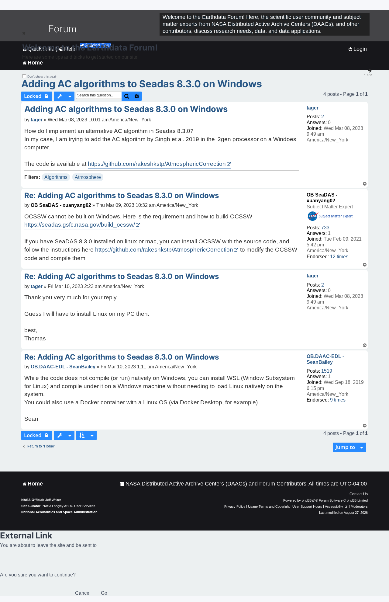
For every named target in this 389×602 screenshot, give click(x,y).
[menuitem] (213, 484)
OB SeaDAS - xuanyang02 (61, 205)
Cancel (83, 593)
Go (104, 593)
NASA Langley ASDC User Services (69, 506)
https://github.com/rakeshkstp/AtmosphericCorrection (157, 164)
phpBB (307, 500)
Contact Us (358, 494)
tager (312, 107)
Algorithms (55, 177)
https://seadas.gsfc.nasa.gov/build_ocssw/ (79, 224)
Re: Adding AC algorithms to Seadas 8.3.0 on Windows (121, 195)
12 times (339, 256)
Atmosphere (88, 177)
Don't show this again (42, 76)
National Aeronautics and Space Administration (59, 512)
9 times (338, 399)
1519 (326, 371)
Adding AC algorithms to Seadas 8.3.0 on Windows (141, 84)
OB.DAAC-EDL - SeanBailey (325, 359)
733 (325, 227)
